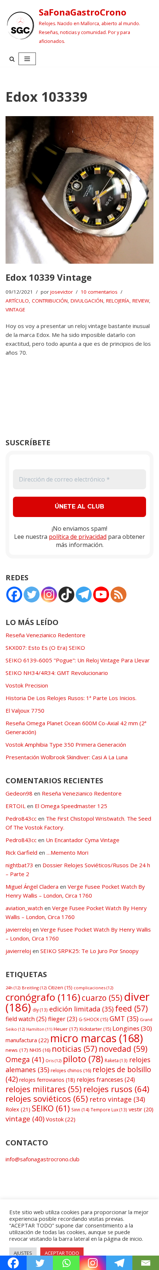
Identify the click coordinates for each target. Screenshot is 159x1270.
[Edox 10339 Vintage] (79, 190)
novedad (123, 1048)
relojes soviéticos (47, 1098)
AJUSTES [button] (23, 1253)
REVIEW (140, 300)
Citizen (60, 987)
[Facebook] (14, 594)
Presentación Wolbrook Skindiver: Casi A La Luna (67, 757)
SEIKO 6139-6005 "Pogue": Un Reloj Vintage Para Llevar (78, 660)
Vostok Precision (27, 685)
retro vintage (117, 1099)
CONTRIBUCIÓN (50, 300)
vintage (25, 1119)
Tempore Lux (109, 1109)
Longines (132, 1028)
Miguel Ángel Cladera (32, 886)
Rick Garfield (21, 852)
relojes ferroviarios (47, 1079)
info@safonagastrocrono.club (43, 1159)
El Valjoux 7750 (25, 710)
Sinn (80, 1110)
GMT (123, 1018)
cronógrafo (43, 997)
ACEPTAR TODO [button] (62, 1253)
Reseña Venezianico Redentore (45, 635)
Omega (25, 1059)
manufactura (27, 1040)
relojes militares (44, 1089)
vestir (141, 1109)
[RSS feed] (118, 594)
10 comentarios (99, 291)
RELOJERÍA (117, 300)
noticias (74, 1048)
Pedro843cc (21, 818)
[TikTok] (66, 594)
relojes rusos (116, 1088)
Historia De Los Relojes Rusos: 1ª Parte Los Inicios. (71, 698)
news (17, 1050)
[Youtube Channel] (101, 594)
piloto (83, 1059)
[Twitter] (32, 594)
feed (131, 1008)
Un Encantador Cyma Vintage (82, 840)
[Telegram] (84, 594)
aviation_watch (24, 908)
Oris (53, 1060)
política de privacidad (77, 537)
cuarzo (102, 997)
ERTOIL (16, 806)
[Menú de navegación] (27, 59)
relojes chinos (71, 1070)
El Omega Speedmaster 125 (71, 806)
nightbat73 (19, 865)
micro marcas (96, 1038)
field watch (26, 1019)
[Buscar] (12, 59)
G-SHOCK (93, 1019)
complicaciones (93, 987)
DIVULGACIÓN (87, 300)
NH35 (40, 1050)
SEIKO (51, 1108)
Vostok (60, 1119)
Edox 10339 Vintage (49, 277)
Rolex (18, 1109)
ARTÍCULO (17, 300)
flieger (62, 1019)
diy (40, 1010)
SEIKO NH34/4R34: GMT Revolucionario (57, 672)
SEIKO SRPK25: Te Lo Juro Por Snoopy (89, 951)
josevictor (61, 291)
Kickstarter (95, 1029)
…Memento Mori (67, 852)
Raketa (116, 1060)
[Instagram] (49, 594)
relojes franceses (106, 1079)
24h (13, 987)
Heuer (66, 1029)
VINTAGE (15, 309)
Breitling (34, 987)
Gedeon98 (19, 793)
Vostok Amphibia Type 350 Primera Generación (66, 744)
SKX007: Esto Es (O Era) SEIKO (45, 647)
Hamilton (39, 1029)
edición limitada (81, 1008)
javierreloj (18, 929)
